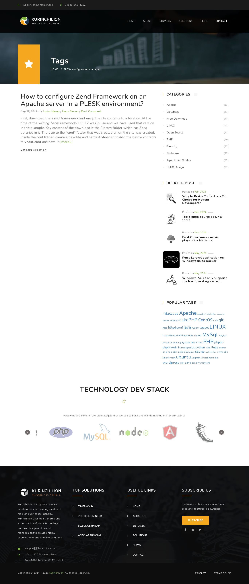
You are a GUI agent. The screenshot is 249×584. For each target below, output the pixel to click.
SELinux (190, 352)
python (200, 348)
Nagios (223, 335)
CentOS (205, 320)
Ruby (214, 348)
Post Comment (91, 111)
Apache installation (207, 314)
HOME (131, 21)
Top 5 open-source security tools (202, 218)
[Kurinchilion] (185, 529)
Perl (200, 342)
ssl (203, 352)
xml (182, 362)
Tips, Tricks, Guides (179, 160)
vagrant (196, 357)
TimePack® (85, 506)
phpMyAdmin (171, 348)
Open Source (175, 132)
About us (139, 516)
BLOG (204, 21)
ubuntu (183, 357)
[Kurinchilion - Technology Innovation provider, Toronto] (23, 21)
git (221, 320)
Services (138, 525)
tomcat (171, 357)
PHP (170, 139)
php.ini (219, 342)
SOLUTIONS (186, 21)
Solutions (139, 535)
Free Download (177, 119)
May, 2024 (200, 253)
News (136, 545)
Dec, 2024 (200, 212)
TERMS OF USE (222, 573)
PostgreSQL (188, 347)
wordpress (171, 362)
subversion (211, 352)
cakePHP (188, 320)
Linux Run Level (172, 335)
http (165, 327)
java (187, 327)
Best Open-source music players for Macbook (200, 238)
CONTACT (221, 21)
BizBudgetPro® (88, 525)
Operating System (180, 342)
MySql (210, 334)
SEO (198, 352)
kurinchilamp (51, 111)
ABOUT (147, 21)
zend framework (201, 362)
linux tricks (187, 335)
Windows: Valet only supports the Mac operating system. (204, 279)
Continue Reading (33, 150)
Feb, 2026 (200, 191)
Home (136, 506)
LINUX (171, 125)
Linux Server (70, 111)
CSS (215, 320)
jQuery (195, 327)
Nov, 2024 (200, 232)
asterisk (174, 320)
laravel (204, 328)
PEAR (194, 342)
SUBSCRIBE (195, 520)
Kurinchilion (56, 573)
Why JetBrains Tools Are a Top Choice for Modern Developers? (204, 199)
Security (172, 146)
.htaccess (170, 313)
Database (173, 112)
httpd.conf (175, 327)
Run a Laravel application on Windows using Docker (203, 259)
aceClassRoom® (89, 535)
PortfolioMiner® (89, 516)
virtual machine (209, 357)
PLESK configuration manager (82, 69)
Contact (138, 554)
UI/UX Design (175, 167)
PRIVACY (200, 573)
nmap (166, 342)
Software (173, 153)
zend (188, 362)
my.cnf (197, 335)
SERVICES (165, 21)
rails (208, 347)
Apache (172, 105)
